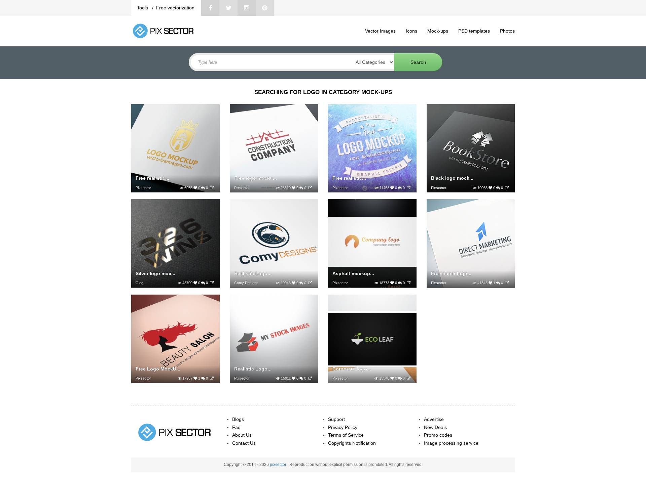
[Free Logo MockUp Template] (212, 378)
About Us (242, 435)
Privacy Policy (342, 427)
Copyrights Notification (352, 443)
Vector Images (380, 31)
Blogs (238, 419)
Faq (236, 427)
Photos (507, 31)
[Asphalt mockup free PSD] (408, 282)
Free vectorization (175, 7)
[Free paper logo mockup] (507, 282)
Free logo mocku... (255, 178)
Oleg (139, 283)
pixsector (278, 464)
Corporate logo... (351, 369)
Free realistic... (152, 178)
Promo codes (438, 435)
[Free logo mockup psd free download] (310, 187)
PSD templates (474, 31)
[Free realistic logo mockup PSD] (212, 187)
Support (336, 419)
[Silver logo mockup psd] (212, 282)
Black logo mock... (452, 178)
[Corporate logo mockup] (408, 378)
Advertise (434, 419)
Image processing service (451, 443)
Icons (411, 31)
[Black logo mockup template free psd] (507, 187)
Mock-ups (437, 31)
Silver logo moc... (155, 273)
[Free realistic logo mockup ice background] (408, 187)
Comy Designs (246, 283)
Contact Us (244, 443)
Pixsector (143, 188)
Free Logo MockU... (158, 369)
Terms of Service (346, 435)
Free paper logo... (451, 273)
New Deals (435, 427)
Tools (143, 7)
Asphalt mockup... (353, 273)
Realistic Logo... (253, 273)
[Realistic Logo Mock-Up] (310, 282)
